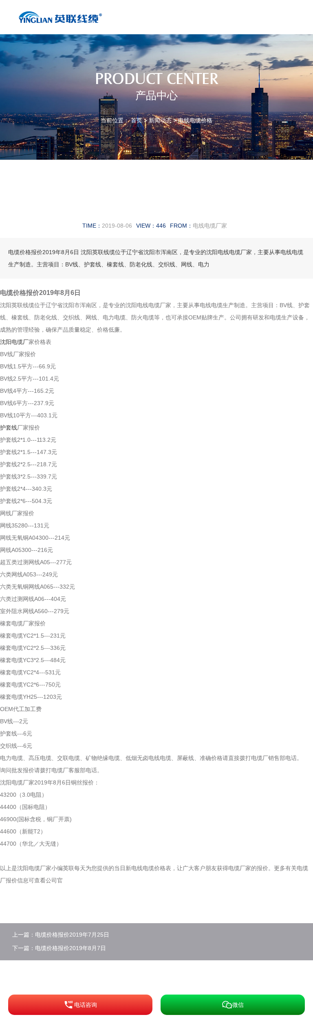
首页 (136, 120)
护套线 (8, 427)
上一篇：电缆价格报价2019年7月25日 (60, 934)
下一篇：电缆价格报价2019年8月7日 (59, 948)
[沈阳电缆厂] (62, 16)
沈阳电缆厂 (14, 342)
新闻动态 (160, 120)
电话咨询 (85, 1004)
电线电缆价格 (195, 120)
